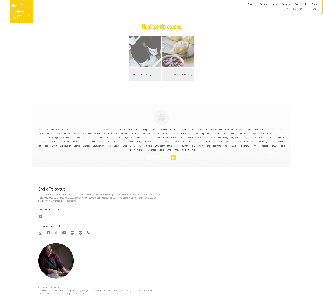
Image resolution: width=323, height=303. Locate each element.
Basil (131, 129)
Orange (139, 141)
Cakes (247, 129)
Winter (176, 149)
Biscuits (173, 129)
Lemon (253, 137)
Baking (114, 129)
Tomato (274, 145)
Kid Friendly (223, 137)
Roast (253, 141)
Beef (138, 129)
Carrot (281, 129)
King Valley (235, 137)
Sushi (192, 145)
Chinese (96, 133)
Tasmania (217, 145)
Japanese (189, 137)
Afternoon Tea (57, 129)
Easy (269, 133)
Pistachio (192, 141)
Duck (242, 133)
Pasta (158, 141)
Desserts (216, 133)
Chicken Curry (78, 133)
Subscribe (251, 4)
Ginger (86, 137)
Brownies (229, 129)
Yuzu (194, 149)
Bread (194, 129)
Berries (164, 129)
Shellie (314, 4)
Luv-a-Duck (279, 137)
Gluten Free (96, 137)
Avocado (105, 129)
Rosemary (262, 141)
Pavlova (167, 141)
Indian (165, 137)
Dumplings (251, 133)
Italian (173, 137)
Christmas (134, 133)
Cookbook (263, 4)
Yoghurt (185, 149)
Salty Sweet (43, 145)
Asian (85, 129)
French (77, 137)
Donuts (234, 133)
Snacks (124, 145)
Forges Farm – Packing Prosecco (145, 74)
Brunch (239, 129)
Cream (195, 133)
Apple (78, 129)
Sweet (200, 145)
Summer (184, 145)
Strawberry (159, 145)
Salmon (281, 141)
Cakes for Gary (259, 129)
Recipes (274, 4)
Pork (208, 141)
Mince (74, 141)
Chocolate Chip (121, 133)
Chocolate (107, 133)
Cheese (48, 133)
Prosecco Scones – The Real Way (178, 74)
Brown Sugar (216, 129)
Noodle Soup (103, 141)
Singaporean (98, 145)
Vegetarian (138, 149)
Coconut (156, 133)
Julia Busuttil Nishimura (205, 137)
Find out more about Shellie (49, 226)
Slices (116, 145)
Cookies (175, 133)
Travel (297, 4)
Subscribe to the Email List (49, 209)
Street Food (172, 145)
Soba (132, 145)
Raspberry (237, 141)
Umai (129, 149)
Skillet (109, 145)
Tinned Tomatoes (260, 145)
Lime (261, 137)
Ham (119, 137)
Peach (176, 141)
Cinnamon (146, 133)
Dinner (225, 133)
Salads (272, 141)
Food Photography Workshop (59, 137)
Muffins (83, 141)
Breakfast (204, 129)
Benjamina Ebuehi (150, 129)
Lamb (245, 137)
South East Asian (145, 145)
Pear (184, 141)
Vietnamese (151, 149)
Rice (246, 141)
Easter (261, 133)
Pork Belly (217, 141)
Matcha (53, 141)
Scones (77, 145)
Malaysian (42, 141)
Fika (282, 133)
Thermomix (245, 145)
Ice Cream (155, 137)
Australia (94, 129)
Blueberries (184, 129)
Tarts (208, 145)
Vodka (161, 149)
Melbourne (64, 141)
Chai (41, 133)
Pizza (201, 141)
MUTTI (92, 141)
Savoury (53, 145)
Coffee (166, 133)
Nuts (124, 141)
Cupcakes (205, 133)
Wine (169, 149)
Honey (137, 137)
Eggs (276, 133)
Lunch (268, 137)
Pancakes (149, 141)
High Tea (128, 137)
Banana (123, 129)
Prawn (227, 141)
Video (305, 4)
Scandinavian (65, 145)
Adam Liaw (43, 129)
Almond (70, 129)
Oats (131, 141)
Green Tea (109, 137)
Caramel (272, 129)
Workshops (286, 4)
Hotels (146, 137)
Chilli (89, 133)
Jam (180, 137)
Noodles (115, 141)
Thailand (233, 145)
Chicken (66, 133)
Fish (41, 137)
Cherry (57, 133)
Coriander (185, 133)
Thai (226, 145)
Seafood (86, 145)
